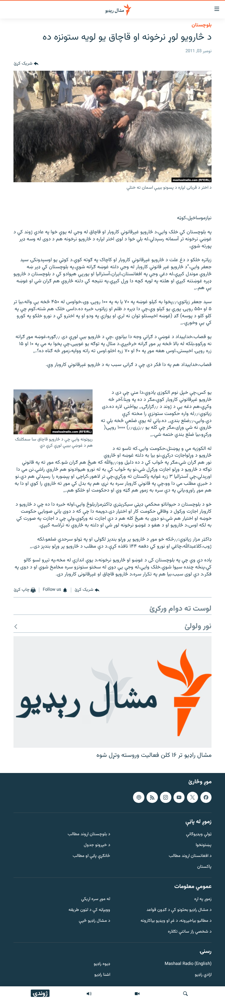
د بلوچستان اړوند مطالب (89, 834)
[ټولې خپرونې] (89, 993)
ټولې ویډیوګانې (199, 834)
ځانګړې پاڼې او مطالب (91, 856)
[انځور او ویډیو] (137, 993)
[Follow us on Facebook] (206, 797)
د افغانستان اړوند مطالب (190, 856)
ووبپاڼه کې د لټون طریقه (89, 910)
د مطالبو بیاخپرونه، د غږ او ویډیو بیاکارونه (176, 921)
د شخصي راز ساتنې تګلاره (190, 932)
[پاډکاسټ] (138, 797)
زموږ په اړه (203, 899)
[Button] (26, 63)
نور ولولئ (198, 626)
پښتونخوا (204, 845)
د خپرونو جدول (97, 845)
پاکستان (204, 867)
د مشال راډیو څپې (94, 921)
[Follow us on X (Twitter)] (192, 797)
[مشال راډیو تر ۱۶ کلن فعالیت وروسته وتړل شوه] (112, 692)
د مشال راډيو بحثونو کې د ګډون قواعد (179, 910)
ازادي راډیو (203, 975)
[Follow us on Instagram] (165, 797)
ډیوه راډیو (102, 964)
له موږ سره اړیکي (95, 899)
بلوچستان (202, 25)
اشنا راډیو (102, 975)
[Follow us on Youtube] (179, 797)
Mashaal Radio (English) (188, 964)
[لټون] (185, 993)
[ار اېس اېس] (152, 797)
